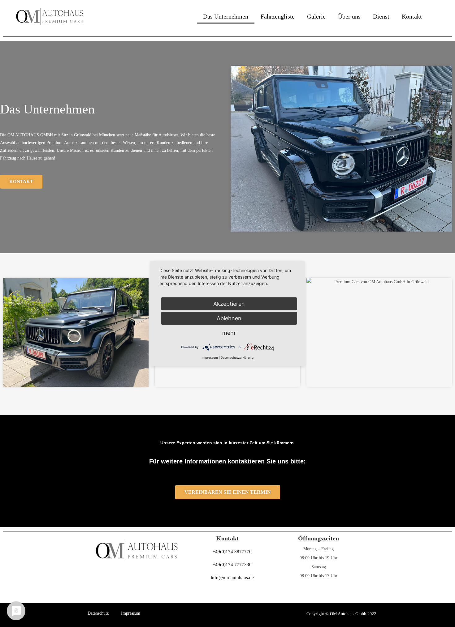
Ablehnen (229, 318)
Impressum (130, 613)
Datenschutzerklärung (237, 357)
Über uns (349, 16)
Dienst (381, 16)
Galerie (316, 16)
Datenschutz (98, 613)
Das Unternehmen (225, 16)
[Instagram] (318, 595)
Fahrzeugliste (278, 16)
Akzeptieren (229, 304)
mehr (229, 333)
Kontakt (412, 16)
